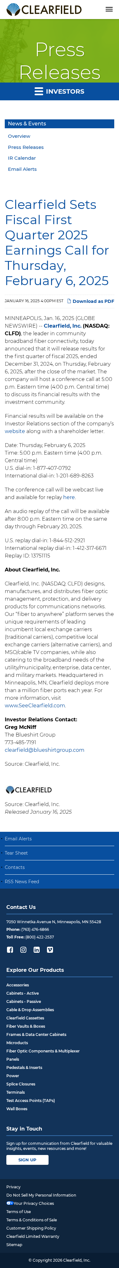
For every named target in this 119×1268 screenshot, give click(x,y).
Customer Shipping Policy (31, 1228)
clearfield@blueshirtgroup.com (44, 750)
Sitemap (14, 1244)
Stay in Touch (24, 1129)
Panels (12, 1059)
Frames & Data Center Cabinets (36, 1034)
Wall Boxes (16, 1108)
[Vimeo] (49, 949)
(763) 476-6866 (35, 929)
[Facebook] (9, 949)
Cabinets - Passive (23, 1001)
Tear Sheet (16, 853)
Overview (19, 136)
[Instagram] (23, 949)
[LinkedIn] (36, 949)
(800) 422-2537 (39, 937)
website (15, 431)
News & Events (27, 124)
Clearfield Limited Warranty (32, 1236)
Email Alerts (22, 169)
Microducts (17, 1042)
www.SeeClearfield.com (35, 706)
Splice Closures (20, 1084)
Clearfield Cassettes (25, 1018)
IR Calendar (22, 158)
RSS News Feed (22, 881)
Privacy (13, 1187)
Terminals (15, 1092)
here (69, 497)
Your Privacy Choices (34, 1203)
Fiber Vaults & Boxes (25, 1026)
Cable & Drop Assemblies (30, 1009)
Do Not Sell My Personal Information (41, 1195)
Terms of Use (18, 1211)
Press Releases (26, 147)
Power (12, 1075)
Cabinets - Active (22, 993)
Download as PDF (92, 301)
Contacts (15, 867)
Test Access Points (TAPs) (30, 1100)
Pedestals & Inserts (24, 1067)
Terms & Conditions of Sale (31, 1220)
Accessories (17, 985)
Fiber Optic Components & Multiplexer (43, 1051)
